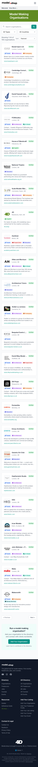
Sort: (17, 38)
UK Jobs (23, 689)
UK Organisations (26, 683)
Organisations (6, 683)
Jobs (3, 689)
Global (18, 750)
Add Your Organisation (19, 642)
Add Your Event (26, 716)
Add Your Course (26, 713)
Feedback (5, 727)
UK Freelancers (25, 686)
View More (13, 8)
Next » (32, 617)
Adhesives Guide (7, 706)
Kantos (29, 754)
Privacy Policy (6, 730)
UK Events (24, 694)
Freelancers (5, 686)
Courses (4, 692)
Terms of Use (6, 733)
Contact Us (5, 725)
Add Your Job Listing (27, 710)
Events (4, 694)
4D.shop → (5, 708)
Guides (4, 703)
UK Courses (24, 692)
